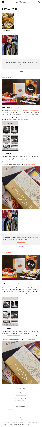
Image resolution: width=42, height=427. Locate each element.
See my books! (8, 77)
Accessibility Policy (21, 400)
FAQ (21, 419)
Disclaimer (21, 397)
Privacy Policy (21, 395)
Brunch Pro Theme (33, 424)
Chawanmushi (6, 30)
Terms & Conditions (21, 398)
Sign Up (10, 409)
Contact (21, 417)
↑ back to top (21, 388)
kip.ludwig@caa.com (30, 164)
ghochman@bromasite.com (13, 159)
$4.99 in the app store (23, 119)
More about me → (21, 66)
